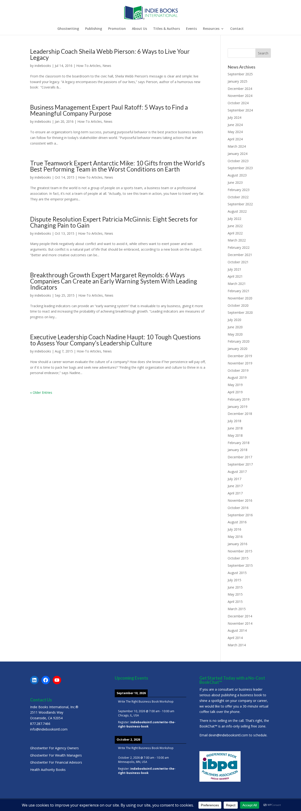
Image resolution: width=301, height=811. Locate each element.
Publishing (93, 29)
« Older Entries (41, 392)
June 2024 (235, 124)
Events (191, 29)
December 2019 (240, 356)
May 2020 (235, 334)
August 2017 (237, 471)
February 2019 (239, 399)
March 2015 (237, 609)
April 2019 (235, 392)
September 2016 (240, 515)
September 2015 (240, 565)
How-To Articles (88, 65)
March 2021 (237, 283)
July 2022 (234, 218)
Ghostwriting (68, 29)
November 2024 (240, 95)
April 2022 (235, 233)
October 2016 (238, 507)
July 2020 (234, 320)
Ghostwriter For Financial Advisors (56, 762)
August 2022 (237, 211)
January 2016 (237, 544)
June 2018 (235, 428)
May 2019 (235, 385)
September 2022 (240, 204)
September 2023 (240, 168)
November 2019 (240, 363)
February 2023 (239, 189)
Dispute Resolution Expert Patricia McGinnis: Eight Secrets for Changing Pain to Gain (114, 222)
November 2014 (240, 623)
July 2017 (234, 479)
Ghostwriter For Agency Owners (54, 748)
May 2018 (235, 435)
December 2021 (240, 254)
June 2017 (235, 486)
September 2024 (240, 110)
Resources (211, 29)
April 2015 (235, 601)
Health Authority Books (48, 769)
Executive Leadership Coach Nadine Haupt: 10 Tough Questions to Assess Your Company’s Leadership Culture (115, 340)
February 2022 (239, 247)
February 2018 (239, 442)
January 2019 (237, 406)
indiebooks (43, 65)
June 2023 (235, 182)
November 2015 (240, 551)
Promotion (117, 29)
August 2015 (237, 572)
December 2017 (240, 457)
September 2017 (240, 464)
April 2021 (235, 276)
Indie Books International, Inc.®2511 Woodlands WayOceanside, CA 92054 (54, 712)
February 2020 (239, 341)
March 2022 (237, 240)
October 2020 (238, 305)
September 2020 (240, 312)
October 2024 (238, 103)
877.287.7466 (40, 723)
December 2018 (240, 413)
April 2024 (235, 139)
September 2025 (240, 74)
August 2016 (237, 522)
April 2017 (235, 493)
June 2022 (235, 226)
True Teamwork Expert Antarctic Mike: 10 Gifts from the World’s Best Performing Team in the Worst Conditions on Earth (117, 166)
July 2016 (234, 529)
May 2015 (235, 594)
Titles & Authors (166, 29)
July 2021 (234, 269)
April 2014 (235, 637)
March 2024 (237, 146)
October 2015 (238, 558)
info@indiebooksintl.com (48, 729)
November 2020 (240, 298)
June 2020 (235, 327)
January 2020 (237, 348)
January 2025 (237, 81)
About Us (139, 29)
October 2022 (238, 197)
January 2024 (237, 153)
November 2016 (240, 500)
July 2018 (234, 421)
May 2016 (235, 536)
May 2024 (235, 132)
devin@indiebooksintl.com (228, 735)
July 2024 (234, 117)
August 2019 (237, 377)
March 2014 (237, 645)
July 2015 (234, 580)
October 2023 (238, 161)
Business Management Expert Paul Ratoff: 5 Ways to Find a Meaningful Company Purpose (109, 110)
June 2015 (235, 587)
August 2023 (237, 175)
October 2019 (238, 370)
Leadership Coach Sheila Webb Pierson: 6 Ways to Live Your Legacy (110, 54)
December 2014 (240, 616)
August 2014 (237, 630)
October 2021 (238, 262)
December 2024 (240, 88)
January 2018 (237, 450)
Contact (237, 29)
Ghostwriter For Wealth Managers (56, 755)
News (107, 65)
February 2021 (239, 291)
